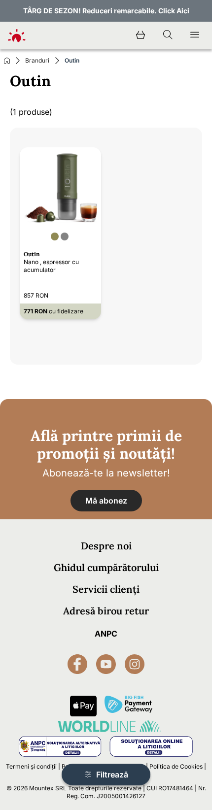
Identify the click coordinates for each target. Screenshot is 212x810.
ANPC (106, 634)
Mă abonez (106, 501)
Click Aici (173, 10)
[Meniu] (194, 35)
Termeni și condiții (31, 766)
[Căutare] (167, 35)
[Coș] (140, 35)
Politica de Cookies (176, 766)
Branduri (37, 60)
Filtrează (111, 774)
